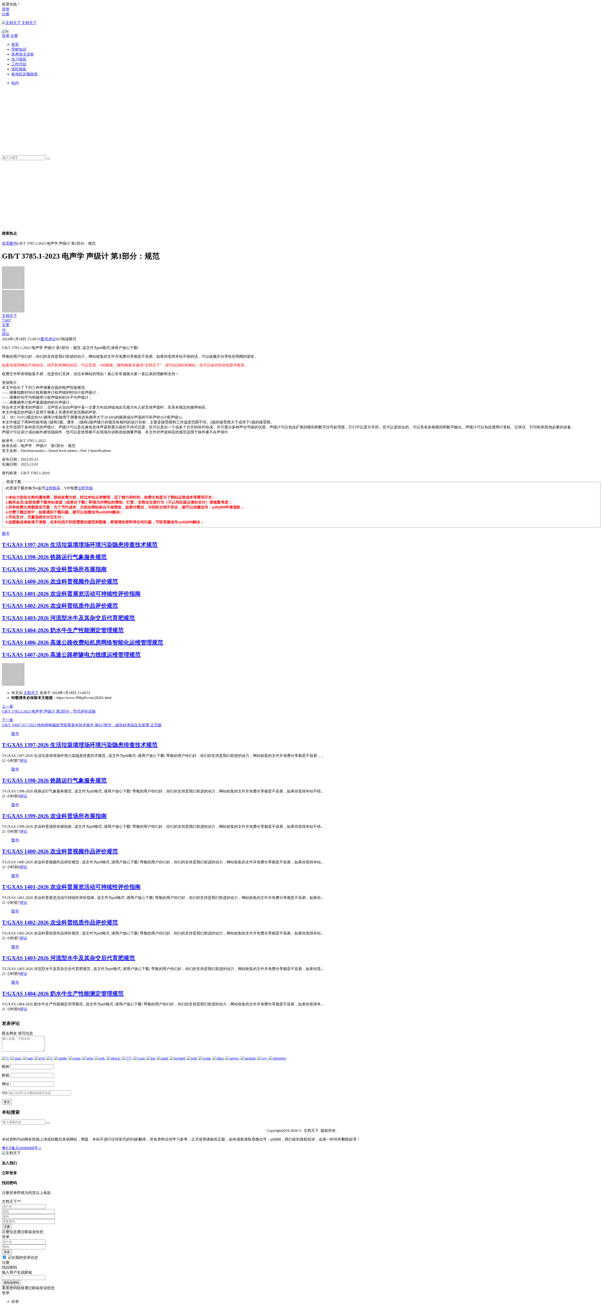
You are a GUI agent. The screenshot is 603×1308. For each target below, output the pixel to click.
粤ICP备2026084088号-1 (21, 1148)
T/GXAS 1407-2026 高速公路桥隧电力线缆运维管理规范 (71, 655)
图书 (13, 243)
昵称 (5, 1066)
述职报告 (18, 69)
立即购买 (52, 488)
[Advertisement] (152, 118)
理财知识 (18, 49)
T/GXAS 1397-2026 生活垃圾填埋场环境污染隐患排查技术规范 (80, 545)
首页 (15, 44)
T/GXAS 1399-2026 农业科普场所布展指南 (54, 569)
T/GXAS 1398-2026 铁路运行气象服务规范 (54, 557)
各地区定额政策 (24, 74)
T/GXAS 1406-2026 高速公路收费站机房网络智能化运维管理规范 (82, 642)
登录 (5, 9)
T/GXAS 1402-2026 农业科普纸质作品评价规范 (60, 606)
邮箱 (5, 1075)
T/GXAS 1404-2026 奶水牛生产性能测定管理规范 (63, 630)
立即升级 (85, 488)
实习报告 (18, 59)
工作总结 (18, 64)
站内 (15, 83)
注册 (5, 14)
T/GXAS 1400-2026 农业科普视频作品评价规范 (60, 581)
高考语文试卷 (22, 54)
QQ (5, 1093)
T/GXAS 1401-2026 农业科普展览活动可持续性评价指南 (71, 594)
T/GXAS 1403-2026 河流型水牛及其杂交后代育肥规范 (68, 618)
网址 (5, 1084)
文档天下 (31, 693)
